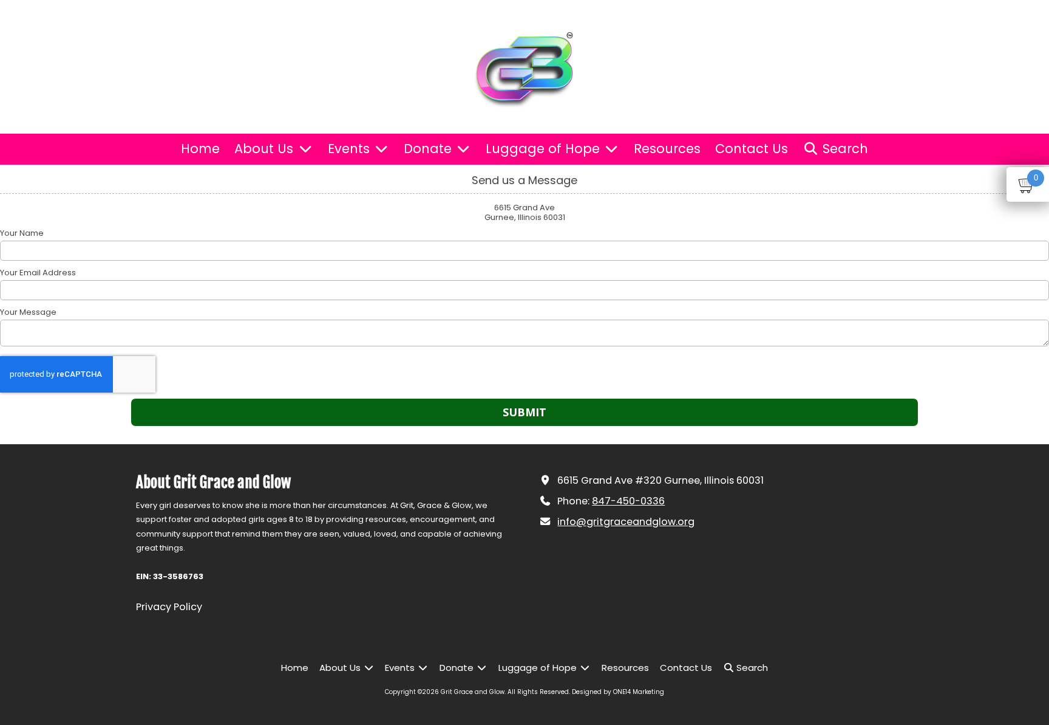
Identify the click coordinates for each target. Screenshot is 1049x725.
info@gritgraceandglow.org (625, 522)
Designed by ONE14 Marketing (618, 691)
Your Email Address (38, 273)
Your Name (22, 233)
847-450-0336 (628, 501)
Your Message (28, 312)
